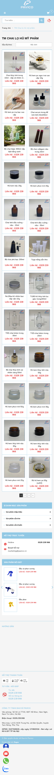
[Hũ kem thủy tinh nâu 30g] (14, 430)
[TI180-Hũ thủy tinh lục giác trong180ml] (39, 283)
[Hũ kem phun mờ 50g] (14, 393)
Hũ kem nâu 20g (14, 186)
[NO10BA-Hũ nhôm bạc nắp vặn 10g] (14, 283)
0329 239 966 (44, 542)
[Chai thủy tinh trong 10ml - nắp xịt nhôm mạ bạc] (14, 62)
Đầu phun (22, 600)
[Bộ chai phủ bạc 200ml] (14, 246)
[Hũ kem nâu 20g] (14, 172)
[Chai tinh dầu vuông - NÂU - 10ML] (14, 209)
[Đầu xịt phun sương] (10, 574)
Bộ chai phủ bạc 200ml (14, 259)
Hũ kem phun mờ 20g (39, 186)
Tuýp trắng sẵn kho (39, 260)
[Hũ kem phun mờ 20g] (39, 172)
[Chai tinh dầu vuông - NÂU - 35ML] (39, 209)
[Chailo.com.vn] (27, 5)
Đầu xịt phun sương (26, 569)
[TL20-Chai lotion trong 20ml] (39, 320)
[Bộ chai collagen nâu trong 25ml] (39, 136)
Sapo (16, 742)
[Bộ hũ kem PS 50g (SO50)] (39, 467)
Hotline (11, 542)
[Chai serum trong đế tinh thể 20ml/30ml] (39, 99)
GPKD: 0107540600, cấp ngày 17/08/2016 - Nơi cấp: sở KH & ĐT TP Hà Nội (27, 730)
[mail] (6, 754)
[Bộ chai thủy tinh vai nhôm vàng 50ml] (14, 356)
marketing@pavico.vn (17, 551)
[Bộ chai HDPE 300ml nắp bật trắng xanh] (14, 135)
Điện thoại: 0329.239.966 (13, 718)
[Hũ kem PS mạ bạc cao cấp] (14, 99)
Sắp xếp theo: (7, 45)
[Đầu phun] (10, 605)
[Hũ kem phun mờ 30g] (39, 393)
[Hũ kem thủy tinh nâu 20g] (39, 430)
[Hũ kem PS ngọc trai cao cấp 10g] (39, 62)
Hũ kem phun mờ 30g (39, 407)
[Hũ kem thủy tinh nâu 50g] (39, 356)
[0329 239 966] (6, 761)
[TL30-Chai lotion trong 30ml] (14, 320)
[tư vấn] (6, 746)
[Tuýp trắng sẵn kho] (39, 246)
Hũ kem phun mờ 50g (14, 407)
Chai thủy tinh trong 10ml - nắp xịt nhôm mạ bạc (14, 78)
